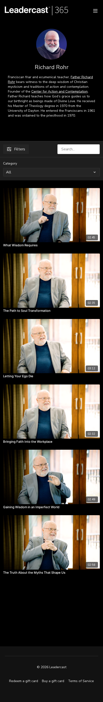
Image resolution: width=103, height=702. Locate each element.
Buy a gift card (53, 681)
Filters (19, 149)
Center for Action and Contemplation (59, 91)
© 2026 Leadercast (51, 667)
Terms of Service (81, 681)
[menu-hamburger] (95, 10)
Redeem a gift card (23, 681)
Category (10, 163)
